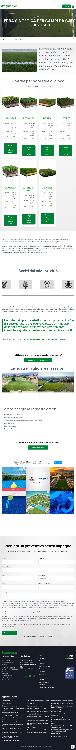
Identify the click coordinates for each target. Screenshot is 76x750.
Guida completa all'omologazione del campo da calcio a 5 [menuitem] (61, 730)
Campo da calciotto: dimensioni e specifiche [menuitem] (61, 714)
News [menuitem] (40, 677)
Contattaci (66, 6)
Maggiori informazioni (10, 149)
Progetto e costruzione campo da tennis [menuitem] (12, 718)
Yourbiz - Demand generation (48, 746)
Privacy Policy (49, 636)
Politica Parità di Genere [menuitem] (46, 687)
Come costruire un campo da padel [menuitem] (62, 700)
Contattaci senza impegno (38, 360)
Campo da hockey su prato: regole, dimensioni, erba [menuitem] (62, 710)
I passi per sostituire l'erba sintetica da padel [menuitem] (12, 725)
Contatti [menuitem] (41, 679)
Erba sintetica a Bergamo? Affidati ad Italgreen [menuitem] (38, 724)
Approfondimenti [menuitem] (44, 682)
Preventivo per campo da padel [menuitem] (36, 708)
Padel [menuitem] (41, 655)
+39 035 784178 (31, 660)
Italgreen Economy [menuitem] (44, 666)
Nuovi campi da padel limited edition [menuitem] (38, 700)
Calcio (11, 40)
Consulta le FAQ (38, 447)
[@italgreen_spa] (16, 463)
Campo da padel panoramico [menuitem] (35, 714)
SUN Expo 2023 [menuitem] (31, 727)
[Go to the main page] (9, 6)
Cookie (39, 746)
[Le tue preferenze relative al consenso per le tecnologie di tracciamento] (73, 747)
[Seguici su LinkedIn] (30, 676)
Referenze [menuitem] (42, 674)
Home (5, 40)
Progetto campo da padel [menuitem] (59, 736)
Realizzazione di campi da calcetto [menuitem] (37, 720)
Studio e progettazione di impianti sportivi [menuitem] (12, 733)
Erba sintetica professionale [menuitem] (10, 740)
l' (40, 339)
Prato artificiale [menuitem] (6, 703)
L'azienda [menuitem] (42, 671)
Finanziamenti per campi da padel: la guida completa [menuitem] (38, 717)
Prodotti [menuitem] (41, 669)
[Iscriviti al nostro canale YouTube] (25, 676)
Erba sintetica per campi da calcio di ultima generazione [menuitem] (62, 706)
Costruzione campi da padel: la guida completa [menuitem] (13, 709)
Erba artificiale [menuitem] (6, 700)
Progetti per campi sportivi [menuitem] (10, 715)
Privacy (35, 746)
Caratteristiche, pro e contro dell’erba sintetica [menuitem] (10, 737)
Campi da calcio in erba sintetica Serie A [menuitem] (61, 722)
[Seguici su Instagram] (34, 676)
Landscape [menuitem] (42, 658)
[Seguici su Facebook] (21, 676)
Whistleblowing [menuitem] (43, 685)
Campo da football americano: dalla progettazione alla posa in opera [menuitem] (62, 718)
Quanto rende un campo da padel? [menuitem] (37, 711)
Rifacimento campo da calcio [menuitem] (35, 706)
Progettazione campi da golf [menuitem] (10, 712)
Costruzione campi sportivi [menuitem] (10, 722)
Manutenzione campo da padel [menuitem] (36, 730)
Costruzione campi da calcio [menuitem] (10, 706)
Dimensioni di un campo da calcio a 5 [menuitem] (62, 703)
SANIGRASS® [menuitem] (31, 703)
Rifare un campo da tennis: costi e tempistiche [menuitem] (37, 733)
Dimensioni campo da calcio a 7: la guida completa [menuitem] (61, 726)
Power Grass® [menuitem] (55, 733)
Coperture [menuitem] (42, 663)
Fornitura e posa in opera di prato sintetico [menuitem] (12, 729)
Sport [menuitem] (40, 661)
